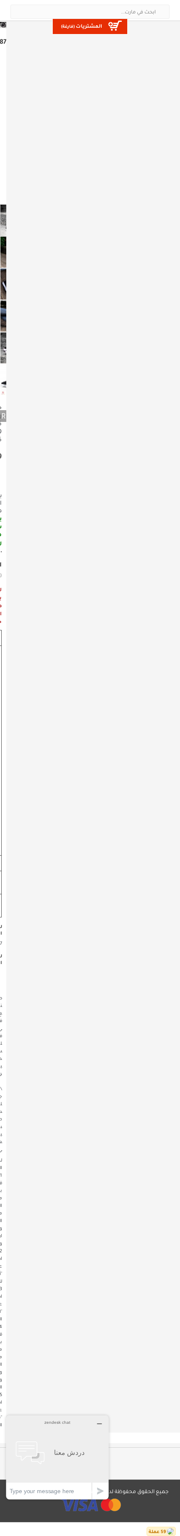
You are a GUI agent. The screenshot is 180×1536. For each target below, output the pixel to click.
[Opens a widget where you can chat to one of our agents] (57, 1457)
